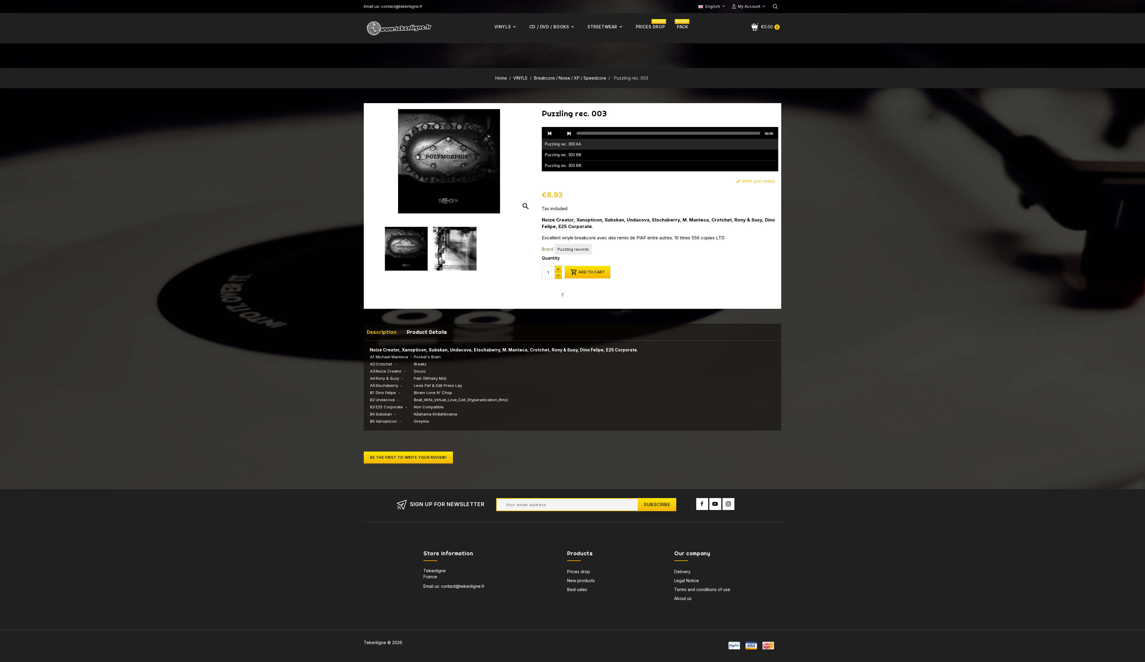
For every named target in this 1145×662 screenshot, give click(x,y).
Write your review (755, 181)
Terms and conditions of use (702, 589)
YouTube (715, 504)
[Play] (559, 133)
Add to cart (587, 272)
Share (563, 295)
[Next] (569, 133)
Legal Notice (686, 580)
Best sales (577, 589)
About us (682, 598)
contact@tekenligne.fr (463, 586)
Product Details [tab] (427, 332)
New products (581, 580)
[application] (660, 149)
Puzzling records (573, 249)
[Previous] (550, 133)
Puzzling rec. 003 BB (563, 155)
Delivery (682, 571)
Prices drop (578, 571)
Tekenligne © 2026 (383, 642)
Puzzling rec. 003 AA (563, 144)
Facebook (702, 504)
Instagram (728, 504)
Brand (547, 249)
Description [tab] (382, 332)
